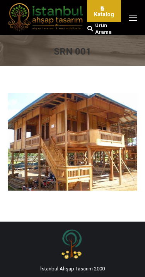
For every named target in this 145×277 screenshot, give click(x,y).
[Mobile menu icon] (133, 18)
